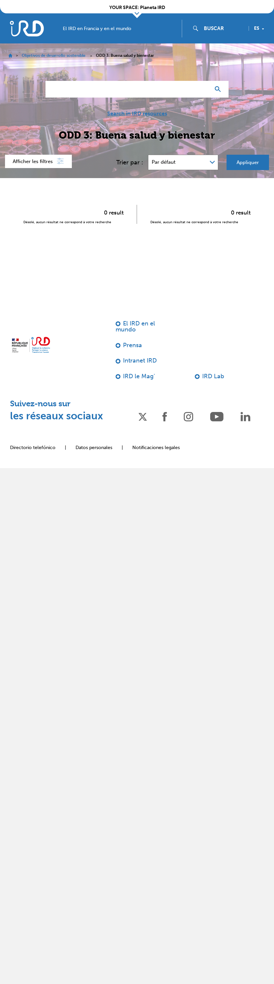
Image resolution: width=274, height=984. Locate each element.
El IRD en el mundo (135, 326)
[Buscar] (219, 89)
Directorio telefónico (32, 447)
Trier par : (129, 162)
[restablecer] (202, 89)
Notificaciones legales (156, 447)
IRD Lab (213, 376)
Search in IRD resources (137, 113)
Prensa (132, 345)
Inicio (10, 55)
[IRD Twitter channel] (142, 416)
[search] (223, 28)
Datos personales (94, 447)
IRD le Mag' (139, 376)
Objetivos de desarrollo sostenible (54, 55)
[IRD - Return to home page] (26, 28)
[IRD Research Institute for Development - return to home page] (31, 344)
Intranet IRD (140, 361)
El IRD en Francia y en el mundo (97, 28)
